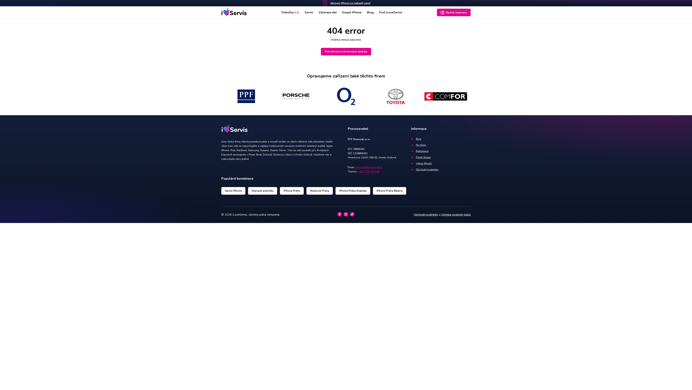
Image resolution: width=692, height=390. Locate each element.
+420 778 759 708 (368, 171)
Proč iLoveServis (390, 12)
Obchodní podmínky (427, 169)
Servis (309, 12)
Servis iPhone (233, 190)
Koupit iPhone (352, 12)
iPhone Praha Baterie (390, 190)
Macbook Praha (319, 190)
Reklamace (422, 151)
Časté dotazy (423, 157)
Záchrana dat (328, 12)
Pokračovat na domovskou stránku (346, 51)
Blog (370, 12)
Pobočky (290, 12)
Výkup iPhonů (424, 163)
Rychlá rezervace (456, 12)
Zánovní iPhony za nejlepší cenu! (350, 3)
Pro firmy (421, 145)
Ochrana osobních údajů (456, 215)
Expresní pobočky (263, 190)
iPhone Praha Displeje (353, 190)
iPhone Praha (291, 190)
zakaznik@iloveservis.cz (368, 167)
